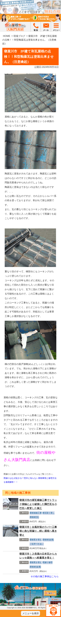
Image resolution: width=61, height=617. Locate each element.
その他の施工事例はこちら (44, 576)
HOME (6, 36)
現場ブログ (19, 36)
